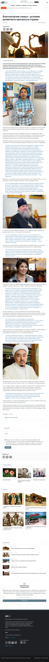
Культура (24, 5)
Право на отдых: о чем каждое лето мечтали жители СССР (24, 560)
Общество (18, 5)
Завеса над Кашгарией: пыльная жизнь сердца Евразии (23, 548)
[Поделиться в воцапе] (7, 29)
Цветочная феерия (7, 479)
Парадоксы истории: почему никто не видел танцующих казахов (25, 554)
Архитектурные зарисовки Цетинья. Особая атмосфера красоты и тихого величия (29, 573)
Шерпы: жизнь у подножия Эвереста (19, 567)
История (29, 5)
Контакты (35, 5)
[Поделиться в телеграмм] (11, 29)
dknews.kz (11, 414)
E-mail (6, 433)
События (13, 5)
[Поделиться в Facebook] (4, 29)
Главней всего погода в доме (39, 479)
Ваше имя (7, 428)
